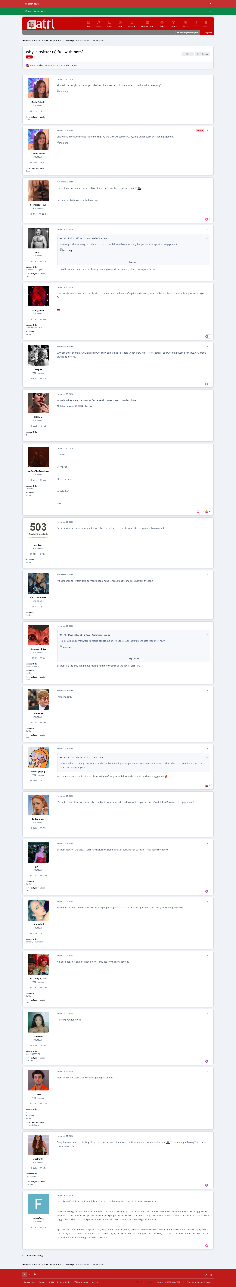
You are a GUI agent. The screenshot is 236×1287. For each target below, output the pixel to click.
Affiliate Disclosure (81, 1282)
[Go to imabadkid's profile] (38, 910)
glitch (38, 866)
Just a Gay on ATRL (38, 978)
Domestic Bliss (38, 649)
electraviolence (38, 597)
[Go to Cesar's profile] (38, 1080)
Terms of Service (63, 1282)
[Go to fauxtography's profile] (38, 757)
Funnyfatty (38, 1218)
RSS (52, 1282)
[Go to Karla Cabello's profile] (27, 65)
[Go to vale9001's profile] (38, 699)
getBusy (38, 545)
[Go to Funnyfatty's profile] (38, 1204)
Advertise (96, 1282)
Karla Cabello (36, 65)
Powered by (200, 1282)
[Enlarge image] (68, 256)
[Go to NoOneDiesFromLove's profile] (38, 457)
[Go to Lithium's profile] (38, 403)
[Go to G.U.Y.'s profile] (38, 238)
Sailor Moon (38, 819)
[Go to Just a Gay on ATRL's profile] (38, 964)
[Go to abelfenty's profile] (38, 1145)
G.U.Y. (38, 252)
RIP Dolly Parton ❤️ (37, 11)
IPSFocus (148, 1282)
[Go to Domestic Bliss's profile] (38, 635)
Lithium (38, 417)
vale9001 (38, 713)
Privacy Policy (29, 1282)
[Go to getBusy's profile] (38, 531)
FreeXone (38, 1036)
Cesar (38, 1094)
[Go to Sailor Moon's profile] (38, 805)
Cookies (42, 1282)
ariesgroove (38, 310)
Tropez (38, 369)
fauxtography (38, 771)
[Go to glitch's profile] (38, 852)
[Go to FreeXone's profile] (38, 1022)
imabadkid (38, 924)
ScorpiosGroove (38, 204)
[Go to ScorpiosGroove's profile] (38, 190)
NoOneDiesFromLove (38, 471)
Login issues (33, 3)
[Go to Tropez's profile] (38, 355)
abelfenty (38, 1158)
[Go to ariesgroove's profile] (38, 296)
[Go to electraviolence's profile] (38, 583)
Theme (139, 1282)
